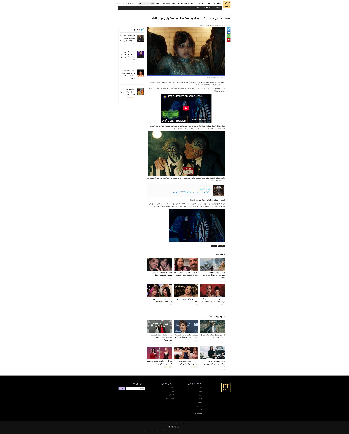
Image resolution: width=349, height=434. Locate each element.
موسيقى (180, 3)
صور (200, 395)
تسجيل (122, 388)
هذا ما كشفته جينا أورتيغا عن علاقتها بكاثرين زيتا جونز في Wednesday (161, 337)
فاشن (200, 409)
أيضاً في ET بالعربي (204, 189)
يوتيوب (170, 426)
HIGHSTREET (166, 3)
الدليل (216, 8)
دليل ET (130, 3)
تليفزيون (222, 305)
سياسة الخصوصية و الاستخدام (183, 431)
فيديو (193, 3)
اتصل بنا (196, 431)
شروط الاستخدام (146, 431)
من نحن (203, 431)
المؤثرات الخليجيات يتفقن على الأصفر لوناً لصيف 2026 (127, 92)
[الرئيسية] (226, 4)
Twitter (124, 3)
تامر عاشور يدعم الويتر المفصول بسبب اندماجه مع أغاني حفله (127, 38)
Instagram (120, 3)
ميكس (158, 3)
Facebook (117, 3)
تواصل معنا (170, 399)
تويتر (172, 391)
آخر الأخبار (200, 3)
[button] (228, 29)
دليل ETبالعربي (197, 413)
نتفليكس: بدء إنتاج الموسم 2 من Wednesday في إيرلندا (191, 192)
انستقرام (171, 395)
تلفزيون (186, 3)
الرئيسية (207, 3)
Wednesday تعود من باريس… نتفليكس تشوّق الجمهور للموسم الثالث (213, 364)
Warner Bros (221, 246)
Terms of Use (158, 431)
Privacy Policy (168, 431)
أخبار (200, 388)
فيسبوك (171, 388)
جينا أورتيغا (214, 246)
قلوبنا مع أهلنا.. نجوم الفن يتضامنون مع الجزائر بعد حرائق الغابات (214, 275)
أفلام (173, 3)
